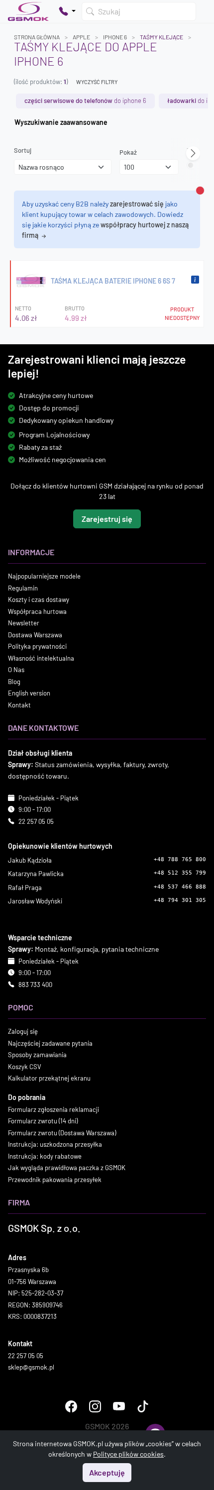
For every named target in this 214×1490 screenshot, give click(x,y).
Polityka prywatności (37, 646)
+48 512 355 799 (180, 873)
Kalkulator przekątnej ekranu (49, 1078)
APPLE (81, 36)
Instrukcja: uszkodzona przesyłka (55, 1144)
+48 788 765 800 (180, 859)
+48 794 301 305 (180, 900)
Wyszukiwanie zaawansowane (60, 122)
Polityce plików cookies (128, 1454)
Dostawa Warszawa (35, 635)
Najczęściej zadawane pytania (50, 1043)
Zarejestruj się (107, 518)
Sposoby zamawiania (37, 1055)
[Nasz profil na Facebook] (71, 1406)
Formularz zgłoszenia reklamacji (53, 1109)
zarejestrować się (137, 203)
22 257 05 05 (36, 821)
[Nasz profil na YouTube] (119, 1406)
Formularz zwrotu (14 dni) (43, 1121)
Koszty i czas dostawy (38, 599)
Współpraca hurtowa (37, 611)
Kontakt (19, 705)
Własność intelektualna (41, 658)
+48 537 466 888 (180, 887)
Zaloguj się (23, 1031)
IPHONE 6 (115, 36)
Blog (14, 682)
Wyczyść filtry (96, 82)
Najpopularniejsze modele (44, 576)
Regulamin (23, 588)
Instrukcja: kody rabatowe (45, 1156)
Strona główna (37, 36)
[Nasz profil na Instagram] (95, 1406)
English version (29, 693)
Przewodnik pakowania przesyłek (55, 1180)
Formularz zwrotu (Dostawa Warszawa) (62, 1133)
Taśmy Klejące (161, 36)
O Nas (16, 670)
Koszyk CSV (24, 1067)
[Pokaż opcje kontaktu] (67, 11)
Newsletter (23, 623)
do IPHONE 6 (85, 100)
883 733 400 (35, 985)
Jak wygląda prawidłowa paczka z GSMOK (66, 1168)
